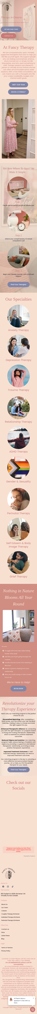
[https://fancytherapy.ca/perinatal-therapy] (18, 499)
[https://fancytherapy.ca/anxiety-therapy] (18, 316)
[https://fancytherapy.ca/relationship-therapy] (18, 407)
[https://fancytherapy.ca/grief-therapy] (18, 562)
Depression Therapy (18, 360)
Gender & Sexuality (18, 481)
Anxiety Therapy (18, 330)
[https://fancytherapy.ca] (7, 7)
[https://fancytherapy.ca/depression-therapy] (18, 346)
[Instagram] (8, 886)
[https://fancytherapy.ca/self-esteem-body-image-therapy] (18, 529)
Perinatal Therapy (18, 513)
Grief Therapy (18, 576)
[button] (34, 7)
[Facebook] (3, 886)
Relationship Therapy (18, 422)
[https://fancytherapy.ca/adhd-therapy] (18, 437)
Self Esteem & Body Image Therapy (18, 544)
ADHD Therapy (18, 451)
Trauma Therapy (18, 390)
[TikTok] (12, 886)
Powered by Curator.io (29, 856)
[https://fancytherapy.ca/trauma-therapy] (18, 376)
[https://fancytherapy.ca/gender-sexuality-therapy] (18, 467)
